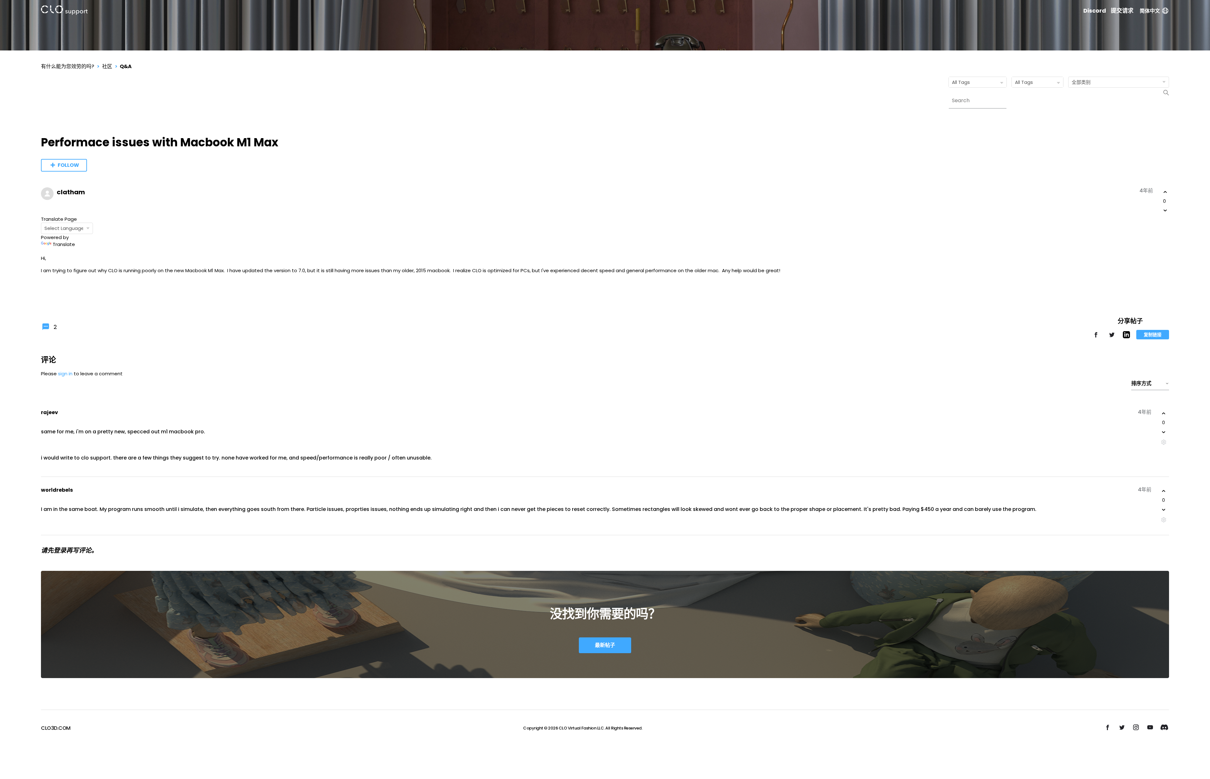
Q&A (126, 66)
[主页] (64, 11)
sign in (65, 373)
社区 (107, 66)
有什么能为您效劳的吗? (67, 66)
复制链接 (1152, 334)
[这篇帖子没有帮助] (1165, 210)
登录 (60, 550)
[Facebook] (1096, 337)
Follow (68, 165)
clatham (71, 192)
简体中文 (1150, 11)
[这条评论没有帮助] (1163, 432)
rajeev (49, 412)
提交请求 (1122, 11)
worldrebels (57, 490)
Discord (1094, 11)
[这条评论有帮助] (1163, 413)
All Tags (961, 82)
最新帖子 (605, 645)
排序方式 (1141, 383)
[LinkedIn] (1126, 336)
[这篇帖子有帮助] (1165, 192)
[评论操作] (1163, 442)
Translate (64, 244)
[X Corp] (1111, 337)
